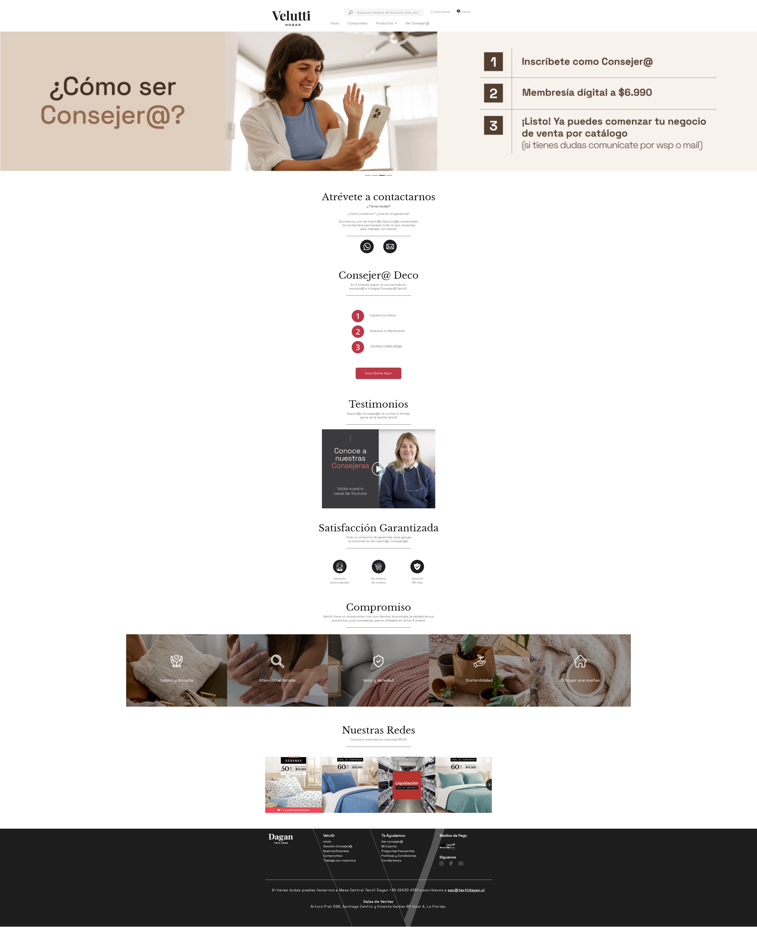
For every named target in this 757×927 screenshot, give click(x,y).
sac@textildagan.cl (466, 890)
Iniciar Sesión (441, 12)
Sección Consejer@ (337, 846)
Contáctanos (391, 860)
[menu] (384, 12)
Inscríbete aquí (378, 373)
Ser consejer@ (392, 841)
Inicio (335, 23)
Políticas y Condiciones (398, 856)
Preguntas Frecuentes (398, 851)
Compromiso (357, 23)
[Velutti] (291, 18)
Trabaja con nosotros (339, 860)
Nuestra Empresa (336, 851)
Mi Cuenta (388, 846)
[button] (463, 12)
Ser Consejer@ (417, 23)
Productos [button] (385, 23)
